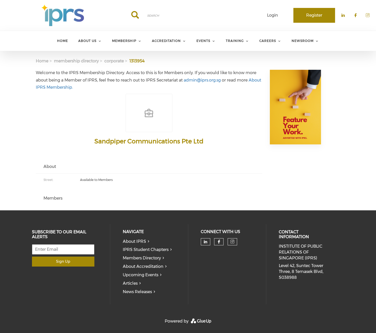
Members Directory (142, 258)
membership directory (76, 61)
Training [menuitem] (235, 41)
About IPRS (134, 241)
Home (42, 61)
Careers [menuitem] (267, 41)
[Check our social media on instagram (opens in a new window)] (232, 241)
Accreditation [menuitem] (166, 41)
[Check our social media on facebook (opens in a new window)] (219, 241)
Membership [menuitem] (124, 41)
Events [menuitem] (203, 41)
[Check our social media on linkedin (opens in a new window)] (205, 241)
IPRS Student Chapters (146, 249)
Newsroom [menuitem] (303, 41)
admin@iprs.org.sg (202, 80)
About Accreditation (143, 266)
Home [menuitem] (62, 41)
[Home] (62, 15)
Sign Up (63, 261)
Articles (130, 283)
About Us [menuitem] (87, 41)
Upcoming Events (140, 274)
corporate (114, 61)
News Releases (137, 291)
